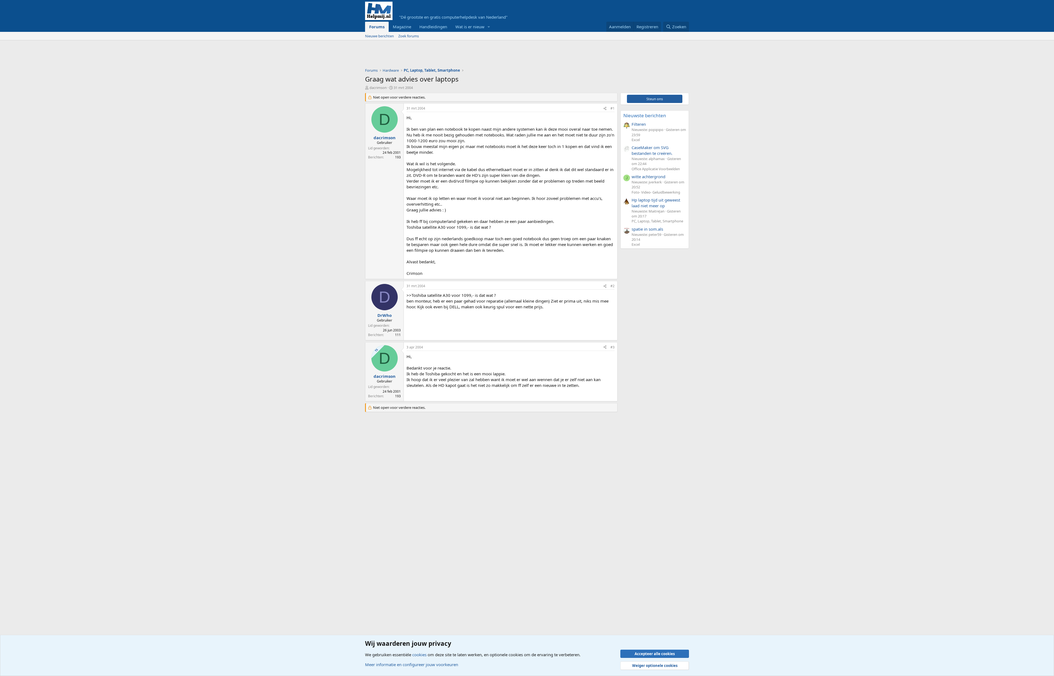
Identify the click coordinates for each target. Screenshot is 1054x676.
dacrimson (378, 87)
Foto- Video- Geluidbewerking (656, 192)
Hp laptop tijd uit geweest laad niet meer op (656, 202)
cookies (419, 654)
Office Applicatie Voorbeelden (656, 168)
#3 (612, 347)
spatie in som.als (647, 229)
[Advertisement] (465, 55)
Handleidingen (433, 26)
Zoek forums (408, 35)
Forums (377, 26)
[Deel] (605, 108)
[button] (489, 27)
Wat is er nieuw (469, 26)
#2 (612, 286)
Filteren (639, 124)
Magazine (402, 26)
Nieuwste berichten (644, 115)
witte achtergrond (648, 176)
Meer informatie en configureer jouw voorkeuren (411, 664)
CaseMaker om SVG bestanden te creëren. (652, 150)
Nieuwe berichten (379, 35)
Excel (636, 139)
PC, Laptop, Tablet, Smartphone (657, 221)
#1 (612, 108)
